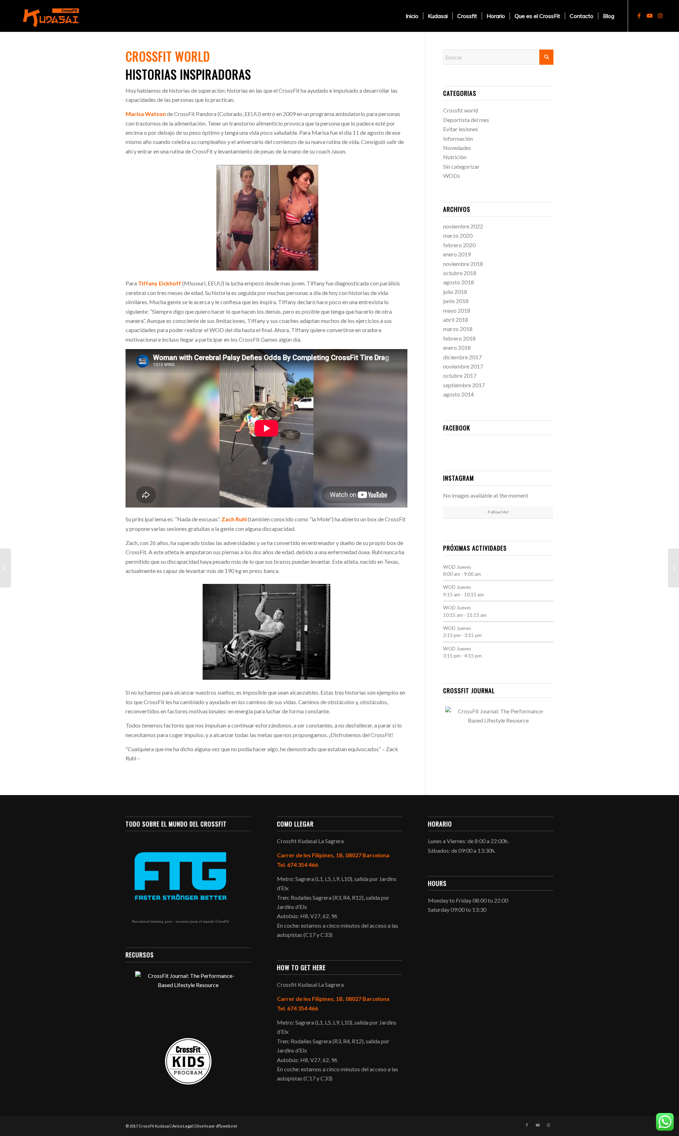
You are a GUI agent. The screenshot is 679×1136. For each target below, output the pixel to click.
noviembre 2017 (463, 366)
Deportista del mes (466, 119)
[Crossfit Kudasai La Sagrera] (52, 16)
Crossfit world (460, 110)
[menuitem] (412, 16)
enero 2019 (457, 254)
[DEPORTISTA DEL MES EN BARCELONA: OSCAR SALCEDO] (5, 568)
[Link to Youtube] (649, 15)
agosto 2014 (458, 394)
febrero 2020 (459, 245)
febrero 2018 (459, 338)
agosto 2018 (458, 282)
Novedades (457, 147)
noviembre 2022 (463, 226)
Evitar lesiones (460, 129)
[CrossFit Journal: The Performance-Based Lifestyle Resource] (498, 733)
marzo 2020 (457, 235)
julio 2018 (455, 291)
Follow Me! (498, 512)
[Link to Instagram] (660, 15)
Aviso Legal (182, 1126)
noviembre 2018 (463, 263)
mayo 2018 (456, 310)
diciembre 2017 (462, 357)
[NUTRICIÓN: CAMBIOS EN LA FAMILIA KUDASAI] (673, 568)
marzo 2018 (457, 328)
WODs (451, 175)
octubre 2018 (459, 272)
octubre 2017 (459, 375)
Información (458, 138)
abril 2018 (455, 319)
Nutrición (454, 156)
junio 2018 (456, 300)
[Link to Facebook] (639, 15)
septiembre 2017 (464, 385)
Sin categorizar (461, 166)
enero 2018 (457, 347)
